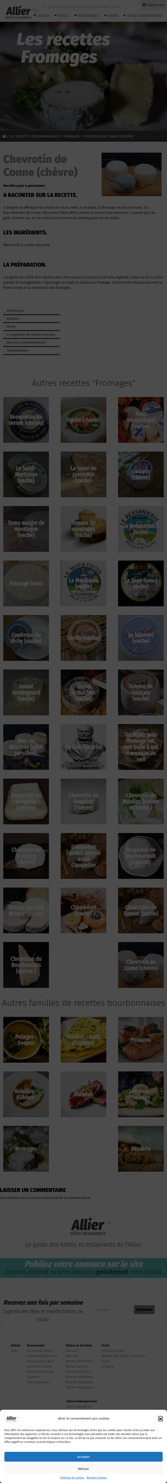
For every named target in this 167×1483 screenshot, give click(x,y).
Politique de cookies (72, 1477)
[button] (160, 1418)
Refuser (83, 1469)
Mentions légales (97, 1477)
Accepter (83, 1457)
